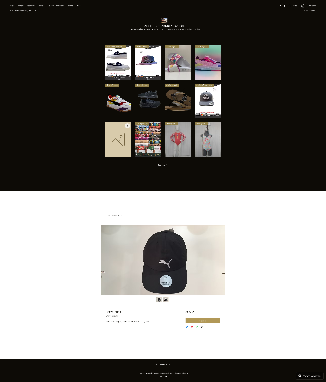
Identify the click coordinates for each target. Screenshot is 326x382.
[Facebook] (284, 5)
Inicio (108, 215)
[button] (302, 6)
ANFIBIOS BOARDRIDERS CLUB (164, 25)
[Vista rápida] (118, 139)
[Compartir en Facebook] (187, 327)
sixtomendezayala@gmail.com (23, 10)
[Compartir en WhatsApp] (196, 327)
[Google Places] (281, 5)
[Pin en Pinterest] (192, 327)
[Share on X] (201, 327)
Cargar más (163, 165)
